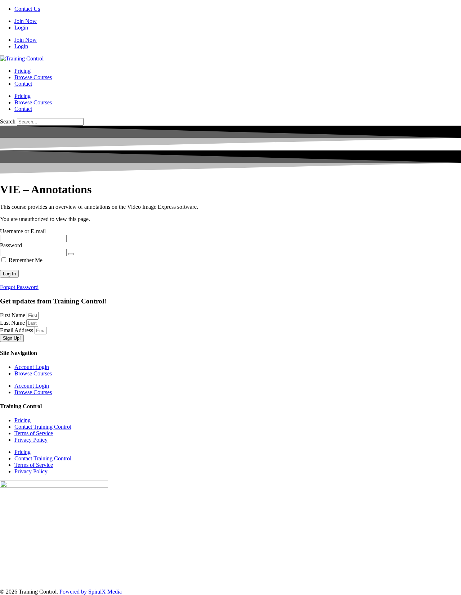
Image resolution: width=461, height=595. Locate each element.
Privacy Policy (31, 440)
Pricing (22, 71)
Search (7, 121)
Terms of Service (33, 433)
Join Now (25, 21)
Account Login (31, 367)
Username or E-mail (23, 231)
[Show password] (71, 254)
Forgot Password (19, 287)
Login (21, 27)
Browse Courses (33, 77)
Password (11, 245)
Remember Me (24, 260)
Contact (23, 84)
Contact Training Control (42, 427)
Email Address (17, 330)
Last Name (13, 323)
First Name (13, 315)
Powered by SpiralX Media (90, 592)
